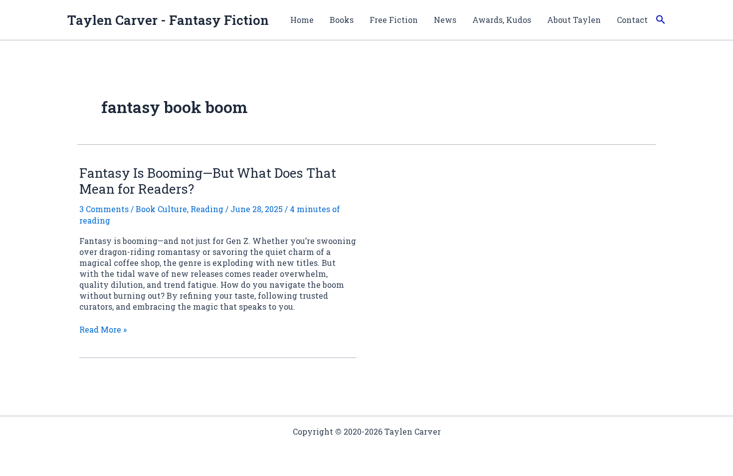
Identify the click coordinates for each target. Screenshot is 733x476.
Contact (632, 19)
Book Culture (161, 209)
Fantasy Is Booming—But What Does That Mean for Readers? (207, 180)
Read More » (103, 329)
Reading (206, 209)
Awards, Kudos (501, 19)
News (445, 19)
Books (342, 19)
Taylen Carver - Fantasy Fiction (168, 19)
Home (302, 19)
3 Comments (104, 209)
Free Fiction (393, 19)
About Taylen (574, 19)
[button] (661, 19)
